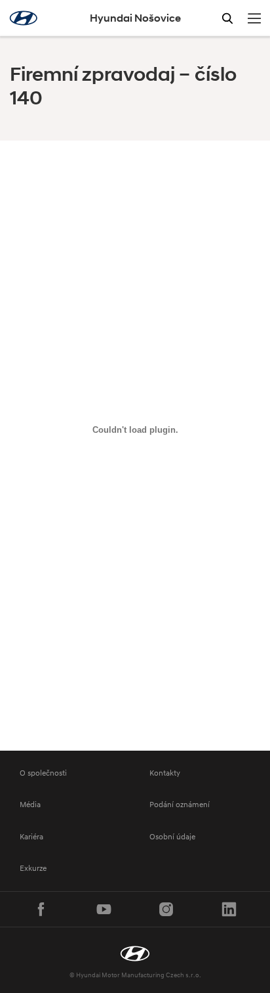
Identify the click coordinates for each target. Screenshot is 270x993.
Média (30, 804)
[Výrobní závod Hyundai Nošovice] (135, 953)
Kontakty (164, 773)
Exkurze (33, 868)
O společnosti (43, 773)
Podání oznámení (179, 804)
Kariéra (31, 836)
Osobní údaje (172, 836)
